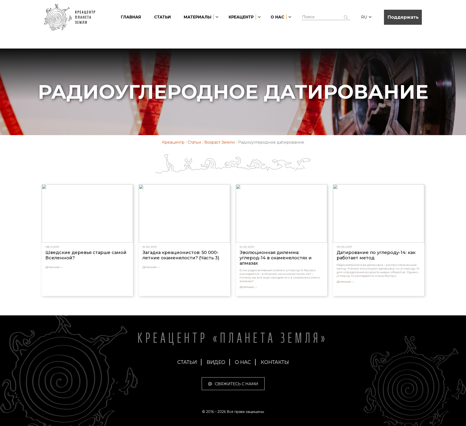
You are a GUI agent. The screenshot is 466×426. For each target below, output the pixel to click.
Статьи (162, 17)
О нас (243, 362)
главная (131, 17)
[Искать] (345, 17)
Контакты (275, 362)
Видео (216, 362)
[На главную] (72, 17)
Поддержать (403, 17)
